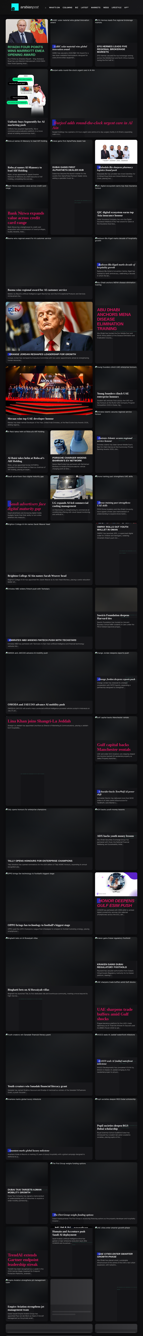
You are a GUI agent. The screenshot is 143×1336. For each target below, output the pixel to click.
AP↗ (126, 7)
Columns (67, 7)
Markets (95, 7)
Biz (76, 7)
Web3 (106, 7)
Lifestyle (117, 7)
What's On (54, 7)
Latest (84, 7)
